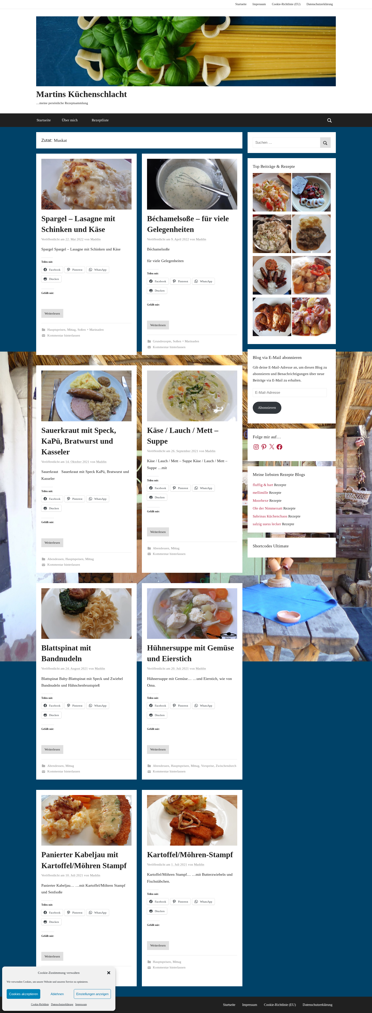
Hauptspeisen (56, 329)
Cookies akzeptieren (23, 994)
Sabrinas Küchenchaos (270, 516)
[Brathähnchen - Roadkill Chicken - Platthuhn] (272, 318)
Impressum (81, 1004)
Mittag (71, 329)
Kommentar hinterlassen (63, 335)
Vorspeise (207, 765)
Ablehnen (57, 994)
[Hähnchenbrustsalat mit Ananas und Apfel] (272, 235)
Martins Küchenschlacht (81, 94)
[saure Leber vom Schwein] (311, 235)
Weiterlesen (52, 313)
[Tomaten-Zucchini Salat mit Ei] (311, 193)
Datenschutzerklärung (62, 1004)
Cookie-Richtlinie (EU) (286, 4)
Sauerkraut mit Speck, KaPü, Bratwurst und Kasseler (78, 441)
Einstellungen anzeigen (92, 994)
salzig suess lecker (267, 524)
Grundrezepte (162, 341)
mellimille (260, 493)
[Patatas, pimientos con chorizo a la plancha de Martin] (311, 318)
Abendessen (55, 559)
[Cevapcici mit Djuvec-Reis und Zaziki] (272, 276)
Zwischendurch (226, 765)
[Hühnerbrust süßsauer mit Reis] (311, 276)
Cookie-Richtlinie (40, 1004)
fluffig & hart (263, 485)
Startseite (240, 4)
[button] (109, 973)
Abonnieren (267, 408)
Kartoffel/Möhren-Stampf (190, 854)
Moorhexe (260, 501)
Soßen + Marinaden (91, 329)
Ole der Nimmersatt (267, 508)
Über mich (70, 120)
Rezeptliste (100, 120)
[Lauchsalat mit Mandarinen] (272, 193)
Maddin (95, 239)
